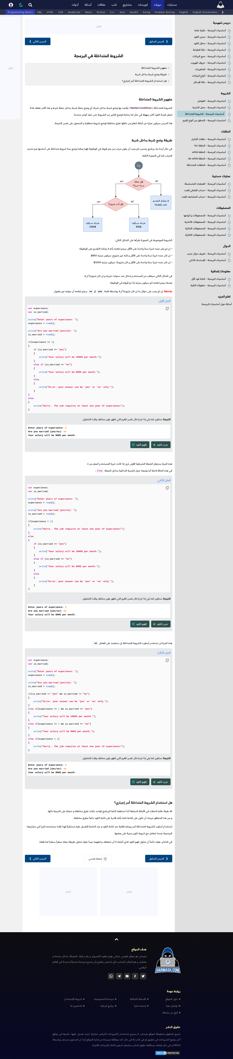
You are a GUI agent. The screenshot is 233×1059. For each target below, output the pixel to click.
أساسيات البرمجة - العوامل (212, 100)
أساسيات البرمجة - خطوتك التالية (208, 285)
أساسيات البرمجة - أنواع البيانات (209, 75)
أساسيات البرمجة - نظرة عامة (210, 30)
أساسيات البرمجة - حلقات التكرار (208, 139)
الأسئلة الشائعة (138, 999)
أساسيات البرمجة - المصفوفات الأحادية (205, 221)
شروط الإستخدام (73, 999)
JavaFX (133, 12)
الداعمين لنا (76, 1005)
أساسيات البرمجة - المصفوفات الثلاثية (205, 234)
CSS (60, 12)
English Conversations (206, 12)
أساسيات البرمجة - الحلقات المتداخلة (206, 165)
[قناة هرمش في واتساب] (111, 976)
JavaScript (74, 12)
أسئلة (88, 4)
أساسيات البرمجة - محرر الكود (210, 36)
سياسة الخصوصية (104, 999)
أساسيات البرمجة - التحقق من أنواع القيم (204, 120)
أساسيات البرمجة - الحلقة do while (207, 158)
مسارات (172, 4)
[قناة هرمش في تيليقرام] (119, 976)
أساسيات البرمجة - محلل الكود (210, 43)
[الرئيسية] (220, 4)
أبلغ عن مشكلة (170, 1012)
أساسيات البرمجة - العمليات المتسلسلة (205, 183)
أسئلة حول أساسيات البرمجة (217, 304)
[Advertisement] (99, 26)
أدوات (75, 4)
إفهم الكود (141, 444)
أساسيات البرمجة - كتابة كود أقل (208, 278)
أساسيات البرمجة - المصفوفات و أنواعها (205, 215)
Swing (146, 12)
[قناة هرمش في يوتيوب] (127, 976)
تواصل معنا (172, 1005)
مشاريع (127, 4)
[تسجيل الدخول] (11, 4)
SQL (39, 12)
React (88, 12)
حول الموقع (171, 999)
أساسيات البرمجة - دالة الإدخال (209, 82)
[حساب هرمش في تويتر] (143, 976)
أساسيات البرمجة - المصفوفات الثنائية (205, 228)
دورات (157, 4)
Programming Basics (20, 12)
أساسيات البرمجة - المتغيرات (210, 69)
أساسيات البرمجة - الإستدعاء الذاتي (207, 260)
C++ (112, 12)
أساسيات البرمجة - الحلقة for (210, 145)
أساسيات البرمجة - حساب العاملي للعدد (205, 190)
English (183, 12)
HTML (50, 12)
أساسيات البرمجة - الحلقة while (209, 152)
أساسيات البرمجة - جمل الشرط (209, 107)
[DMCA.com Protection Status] (167, 1054)
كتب (114, 4)
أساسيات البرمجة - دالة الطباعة (209, 49)
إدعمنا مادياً (140, 1005)
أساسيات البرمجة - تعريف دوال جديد (206, 253)
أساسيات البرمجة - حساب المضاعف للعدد (203, 196)
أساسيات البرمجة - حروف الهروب (208, 62)
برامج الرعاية (107, 1005)
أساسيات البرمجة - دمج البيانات (209, 56)
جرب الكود (162, 444)
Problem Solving (165, 12)
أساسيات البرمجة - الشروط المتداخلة (204, 113)
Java (122, 12)
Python (101, 12)
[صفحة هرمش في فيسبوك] (135, 976)
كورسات (143, 4)
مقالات (101, 4)
